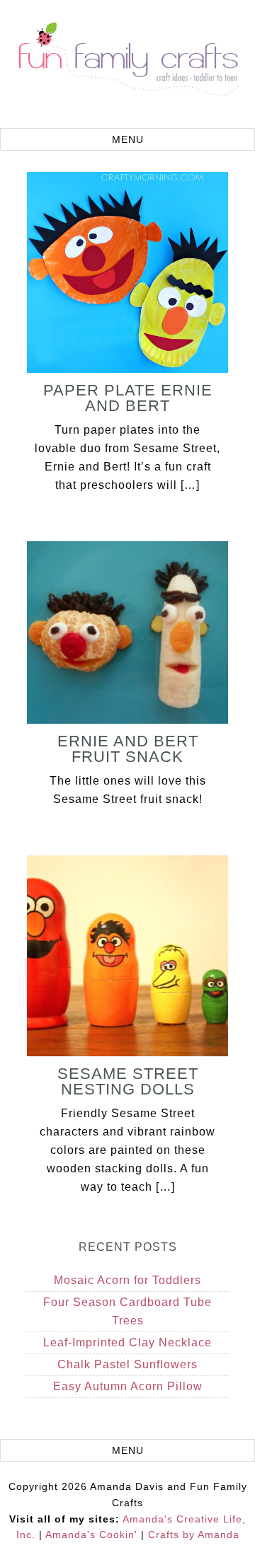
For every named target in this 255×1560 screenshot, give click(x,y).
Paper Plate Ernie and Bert (127, 398)
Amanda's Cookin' (91, 1534)
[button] (127, 139)
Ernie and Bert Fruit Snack (127, 748)
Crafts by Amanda (193, 1534)
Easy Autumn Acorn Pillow (128, 1386)
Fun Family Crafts (127, 65)
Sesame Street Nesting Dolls (127, 1081)
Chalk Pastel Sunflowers (127, 1364)
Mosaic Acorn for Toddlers (127, 1280)
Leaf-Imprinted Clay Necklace (127, 1342)
